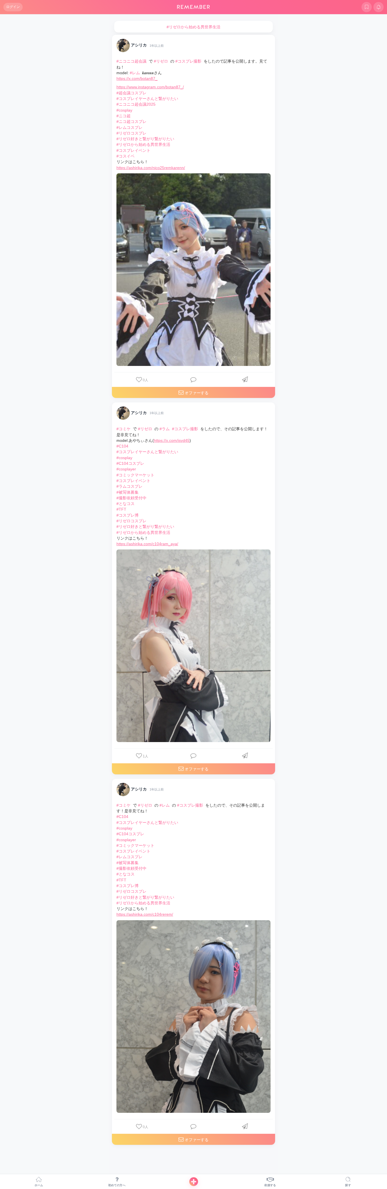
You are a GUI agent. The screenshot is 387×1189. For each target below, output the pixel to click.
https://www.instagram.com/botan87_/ (150, 87)
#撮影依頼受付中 (131, 498)
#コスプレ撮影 (188, 61)
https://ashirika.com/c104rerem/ (144, 914)
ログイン (13, 7)
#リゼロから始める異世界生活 (143, 144)
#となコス (125, 503)
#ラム (165, 429)
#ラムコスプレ (129, 486)
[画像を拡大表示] (193, 269)
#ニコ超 (123, 116)
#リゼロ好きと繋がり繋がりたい (145, 139)
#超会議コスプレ (131, 93)
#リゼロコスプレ (131, 133)
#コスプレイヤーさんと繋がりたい (147, 98)
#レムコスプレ (129, 127)
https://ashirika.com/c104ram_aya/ (147, 544)
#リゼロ (161, 61)
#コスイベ (125, 156)
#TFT (121, 509)
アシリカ (139, 45)
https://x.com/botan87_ (137, 78)
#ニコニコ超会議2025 (136, 104)
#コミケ (123, 429)
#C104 (122, 446)
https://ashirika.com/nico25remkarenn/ (150, 167)
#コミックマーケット (135, 475)
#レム (135, 73)
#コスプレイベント (133, 150)
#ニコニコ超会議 (131, 61)
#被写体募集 (127, 492)
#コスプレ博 (127, 515)
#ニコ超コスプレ (131, 121)
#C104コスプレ (130, 463)
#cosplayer (126, 469)
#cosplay (124, 110)
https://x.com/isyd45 (172, 440)
